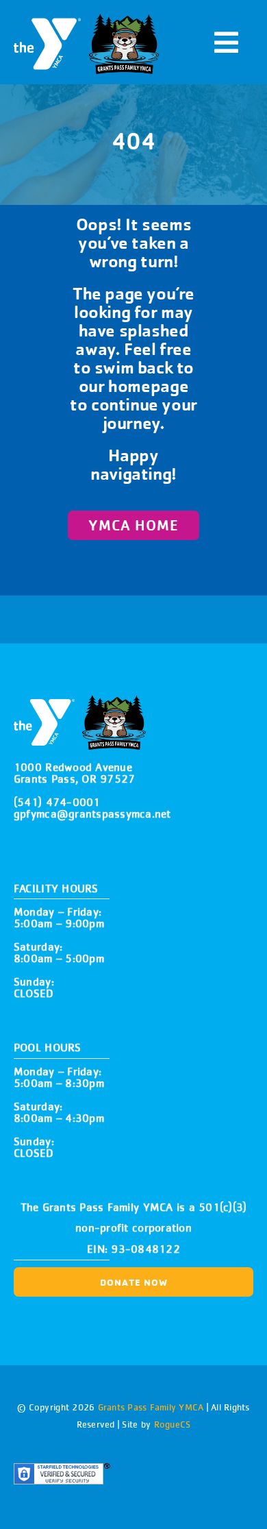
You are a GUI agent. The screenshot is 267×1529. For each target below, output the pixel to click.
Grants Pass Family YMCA (148, 1407)
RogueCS (172, 1424)
